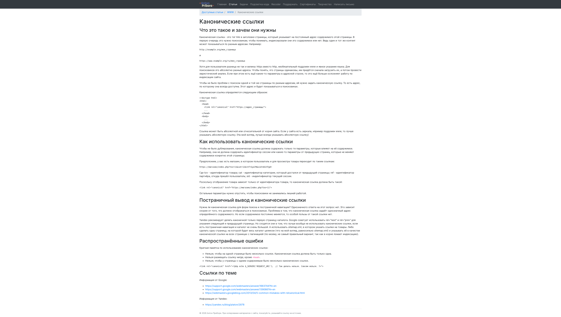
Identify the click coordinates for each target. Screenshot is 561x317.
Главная (222, 4)
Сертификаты (308, 4)
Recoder (276, 4)
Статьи (233, 4)
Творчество (325, 4)
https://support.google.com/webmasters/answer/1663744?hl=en (240, 285)
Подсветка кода (259, 4)
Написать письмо (344, 4)
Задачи (244, 4)
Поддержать (290, 4)
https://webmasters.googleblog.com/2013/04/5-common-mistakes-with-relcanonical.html (255, 292)
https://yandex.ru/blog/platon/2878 (224, 304)
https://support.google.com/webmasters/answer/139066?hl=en (240, 289)
